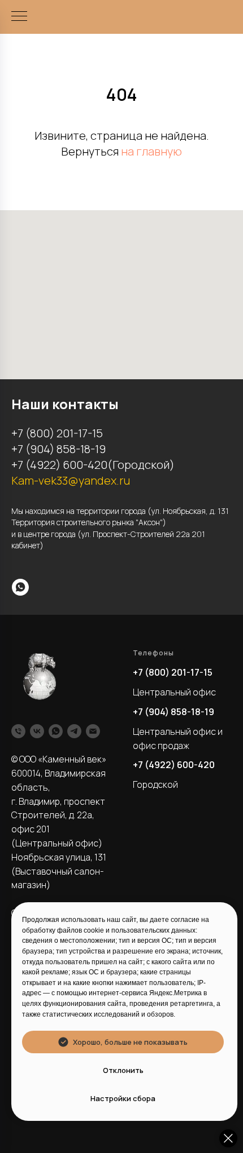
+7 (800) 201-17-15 (172, 672)
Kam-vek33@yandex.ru (70, 480)
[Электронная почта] (93, 731)
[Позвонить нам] (18, 731)
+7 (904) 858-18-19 (173, 712)
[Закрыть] (228, 1138)
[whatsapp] (20, 587)
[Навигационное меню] (19, 17)
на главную (151, 151)
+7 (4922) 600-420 (174, 765)
